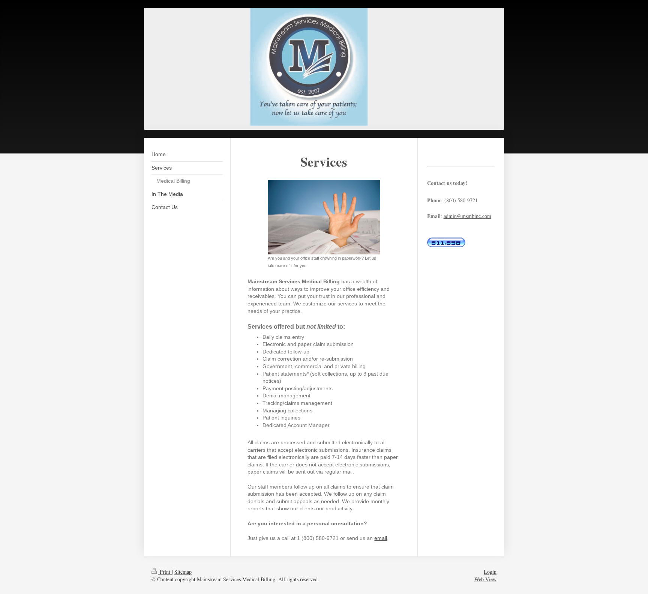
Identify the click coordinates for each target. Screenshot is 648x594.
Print (165, 571)
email (380, 538)
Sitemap (183, 571)
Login (490, 571)
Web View (485, 579)
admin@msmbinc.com (467, 216)
